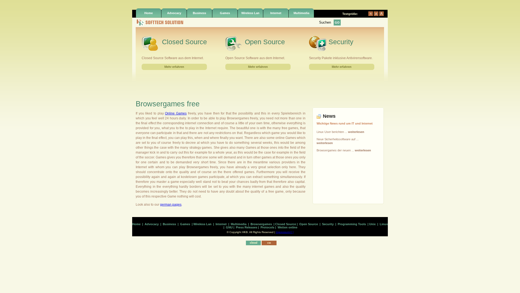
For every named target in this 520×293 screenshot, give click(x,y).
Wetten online (287, 227)
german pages (170, 204)
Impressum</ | (285, 232)
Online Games (176, 113)
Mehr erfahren (174, 66)
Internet (275, 13)
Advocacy (174, 13)
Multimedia (301, 13)
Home (148, 13)
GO (337, 22)
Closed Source (285, 224)
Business (199, 13)
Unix (372, 224)
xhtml (253, 242)
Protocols (267, 227)
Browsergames (261, 224)
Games (225, 13)
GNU (229, 227)
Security (328, 224)
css (269, 242)
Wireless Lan (250, 13)
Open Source (308, 224)
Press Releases (246, 227)
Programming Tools (352, 224)
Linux (384, 224)
